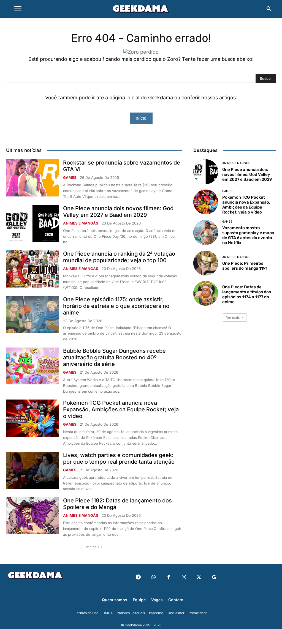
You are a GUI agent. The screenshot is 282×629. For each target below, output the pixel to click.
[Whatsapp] (153, 577)
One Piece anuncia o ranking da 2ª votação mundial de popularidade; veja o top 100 (119, 257)
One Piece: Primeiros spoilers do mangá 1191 (244, 266)
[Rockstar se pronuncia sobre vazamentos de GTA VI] (32, 177)
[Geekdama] (141, 9)
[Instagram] (184, 577)
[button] (269, 9)
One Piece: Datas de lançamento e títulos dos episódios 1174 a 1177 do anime (246, 294)
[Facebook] (168, 577)
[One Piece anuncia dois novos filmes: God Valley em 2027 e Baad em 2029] (32, 223)
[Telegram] (138, 577)
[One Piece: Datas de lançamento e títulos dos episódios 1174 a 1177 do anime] (205, 293)
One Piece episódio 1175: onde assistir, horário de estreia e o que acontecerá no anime (116, 306)
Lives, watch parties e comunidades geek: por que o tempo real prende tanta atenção (119, 458)
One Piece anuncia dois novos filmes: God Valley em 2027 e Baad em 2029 (118, 211)
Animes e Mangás (80, 223)
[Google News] (214, 577)
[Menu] (18, 9)
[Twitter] (199, 577)
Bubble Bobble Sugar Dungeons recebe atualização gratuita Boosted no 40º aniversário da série (114, 357)
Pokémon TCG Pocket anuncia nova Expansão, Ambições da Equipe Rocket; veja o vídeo (121, 409)
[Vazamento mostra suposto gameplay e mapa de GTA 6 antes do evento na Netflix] (205, 232)
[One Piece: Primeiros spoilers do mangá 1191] (205, 263)
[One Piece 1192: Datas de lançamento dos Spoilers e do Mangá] (32, 515)
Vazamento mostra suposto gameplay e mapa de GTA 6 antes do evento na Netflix (248, 235)
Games (70, 177)
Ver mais (92, 547)
